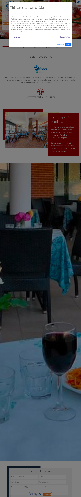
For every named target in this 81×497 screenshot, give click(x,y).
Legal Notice (65, 37)
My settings (15, 37)
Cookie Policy (21, 32)
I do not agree (60, 44)
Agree (68, 44)
